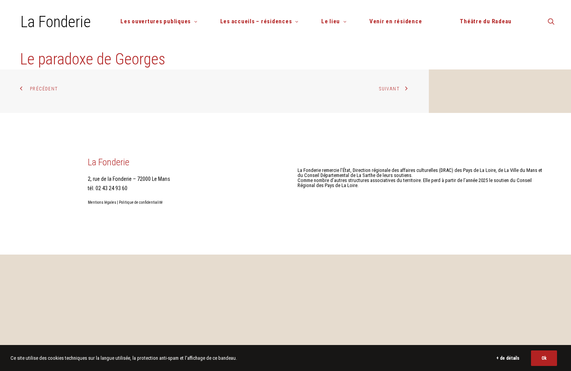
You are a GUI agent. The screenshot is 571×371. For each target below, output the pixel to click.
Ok (544, 358)
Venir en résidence (395, 21)
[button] (551, 24)
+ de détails (507, 358)
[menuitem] (162, 21)
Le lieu (330, 21)
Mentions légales (102, 202)
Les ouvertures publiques (155, 21)
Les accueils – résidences (256, 21)
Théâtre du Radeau (486, 21)
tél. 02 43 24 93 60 (107, 188)
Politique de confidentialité (141, 202)
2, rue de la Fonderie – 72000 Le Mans (129, 179)
